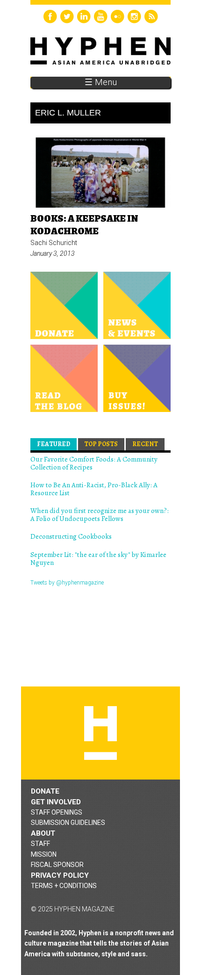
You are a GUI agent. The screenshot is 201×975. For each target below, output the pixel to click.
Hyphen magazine (100, 733)
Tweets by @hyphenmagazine (67, 582)
